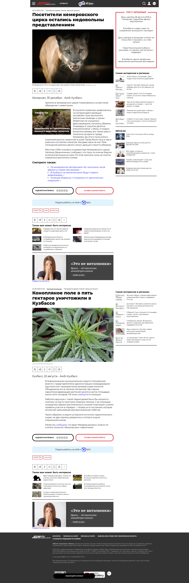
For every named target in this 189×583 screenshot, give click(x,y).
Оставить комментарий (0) (94, 191)
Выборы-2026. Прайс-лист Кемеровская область (117, 536)
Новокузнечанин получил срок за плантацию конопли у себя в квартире (57, 486)
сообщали (61, 425)
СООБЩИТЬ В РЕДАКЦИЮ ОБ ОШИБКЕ (67, 539)
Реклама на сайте (70, 536)
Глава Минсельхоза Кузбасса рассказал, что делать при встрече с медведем (136, 50)
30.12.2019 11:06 (37, 10)
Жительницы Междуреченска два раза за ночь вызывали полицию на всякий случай (97, 239)
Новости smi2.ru (40, 281)
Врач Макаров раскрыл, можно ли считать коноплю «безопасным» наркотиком (57, 478)
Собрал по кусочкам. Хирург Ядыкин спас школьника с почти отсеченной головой (141, 121)
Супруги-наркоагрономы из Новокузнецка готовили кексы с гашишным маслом (56, 494)
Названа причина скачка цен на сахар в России (138, 169)
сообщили (83, 394)
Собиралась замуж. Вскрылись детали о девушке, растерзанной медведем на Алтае (140, 323)
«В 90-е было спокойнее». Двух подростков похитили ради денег (140, 78)
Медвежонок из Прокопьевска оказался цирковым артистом (55, 230)
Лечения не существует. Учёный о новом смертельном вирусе (140, 111)
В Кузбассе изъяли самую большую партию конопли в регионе (95, 478)
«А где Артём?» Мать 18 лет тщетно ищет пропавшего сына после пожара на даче (141, 340)
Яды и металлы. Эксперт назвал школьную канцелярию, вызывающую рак (139, 331)
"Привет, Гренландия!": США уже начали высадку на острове (139, 160)
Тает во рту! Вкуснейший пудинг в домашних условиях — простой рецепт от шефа (140, 104)
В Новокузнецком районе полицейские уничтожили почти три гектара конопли (97, 486)
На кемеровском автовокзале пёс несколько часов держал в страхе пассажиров (76, 168)
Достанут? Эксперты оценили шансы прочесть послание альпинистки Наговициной (141, 306)
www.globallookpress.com (42, 363)
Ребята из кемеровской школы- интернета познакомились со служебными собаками (56, 247)
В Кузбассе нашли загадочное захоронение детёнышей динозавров (136, 60)
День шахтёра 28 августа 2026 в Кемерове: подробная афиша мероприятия (136, 19)
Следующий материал (74, 576)
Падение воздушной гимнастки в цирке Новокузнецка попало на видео (97, 231)
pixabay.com (91, 85)
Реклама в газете (88, 536)
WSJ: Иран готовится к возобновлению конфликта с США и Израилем (140, 153)
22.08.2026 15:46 (38, 289)
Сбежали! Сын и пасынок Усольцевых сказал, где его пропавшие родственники (142, 314)
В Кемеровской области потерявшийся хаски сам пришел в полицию (56, 239)
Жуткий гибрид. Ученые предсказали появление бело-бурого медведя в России (142, 297)
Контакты (56, 536)
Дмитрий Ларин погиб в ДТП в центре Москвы (138, 143)
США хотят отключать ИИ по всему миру (140, 135)
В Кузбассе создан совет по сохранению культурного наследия (136, 29)
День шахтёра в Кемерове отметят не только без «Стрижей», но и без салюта (136, 40)
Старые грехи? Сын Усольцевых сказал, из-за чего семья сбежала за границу (141, 96)
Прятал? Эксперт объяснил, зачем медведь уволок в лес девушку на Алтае (140, 87)
